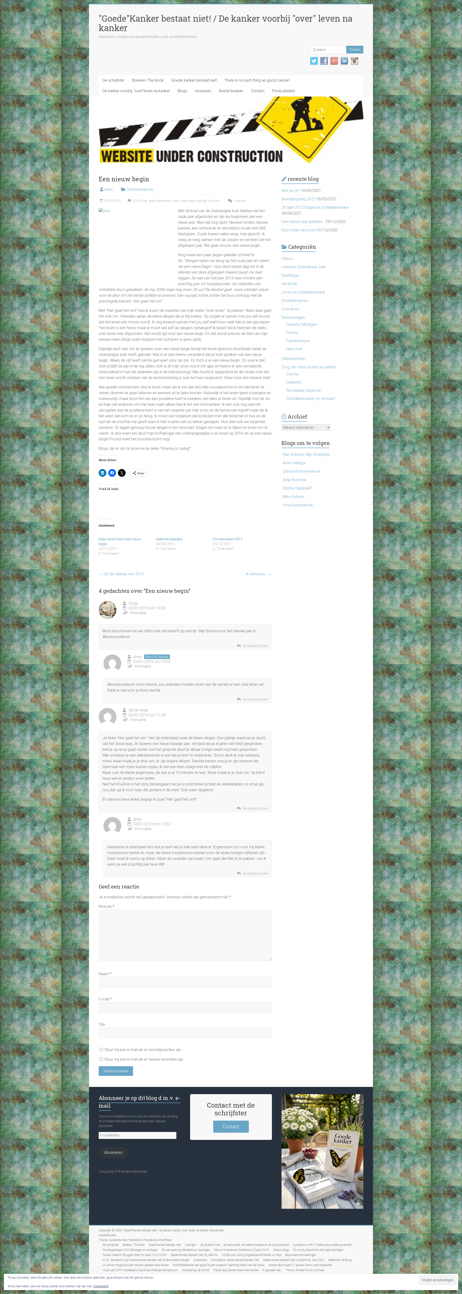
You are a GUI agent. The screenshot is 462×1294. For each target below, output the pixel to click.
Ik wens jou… (259, 574)
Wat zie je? (291, 190)
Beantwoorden (255, 646)
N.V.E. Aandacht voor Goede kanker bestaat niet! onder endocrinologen (146, 1260)
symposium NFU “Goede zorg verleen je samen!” (323, 1245)
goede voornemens (160, 201)
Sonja (133, 603)
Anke (108, 189)
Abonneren (113, 1152)
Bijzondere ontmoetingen (300, 1255)
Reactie (106, 906)
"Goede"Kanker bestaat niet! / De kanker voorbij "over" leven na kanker (226, 23)
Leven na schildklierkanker (303, 292)
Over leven (290, 309)
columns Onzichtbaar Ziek (303, 267)
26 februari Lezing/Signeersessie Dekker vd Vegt (251, 1255)
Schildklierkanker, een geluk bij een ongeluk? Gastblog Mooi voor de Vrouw (219, 1265)
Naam (105, 974)
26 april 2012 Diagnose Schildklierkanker (315, 207)
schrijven (214, 201)
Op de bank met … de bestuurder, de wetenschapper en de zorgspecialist (244, 1245)
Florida (292, 332)
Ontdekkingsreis (140, 189)
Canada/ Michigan (301, 324)
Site (102, 1024)
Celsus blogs (281, 1250)
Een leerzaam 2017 (228, 539)
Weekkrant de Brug (340, 1260)
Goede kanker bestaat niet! (194, 80)
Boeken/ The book (148, 80)
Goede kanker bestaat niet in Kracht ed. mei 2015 (293, 1260)
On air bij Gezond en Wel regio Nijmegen (318, 1250)
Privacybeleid (283, 91)
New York (294, 349)
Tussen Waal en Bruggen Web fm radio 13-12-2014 (135, 1255)
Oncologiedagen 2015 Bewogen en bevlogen (130, 1250)
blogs (144, 201)
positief (202, 201)
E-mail (105, 999)
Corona (292, 374)
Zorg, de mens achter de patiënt (309, 367)
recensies (203, 91)
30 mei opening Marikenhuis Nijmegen (185, 1250)
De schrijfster (113, 80)
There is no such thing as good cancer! (257, 80)
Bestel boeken (231, 91)
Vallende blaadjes (169, 539)
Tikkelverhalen (293, 358)
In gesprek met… (272, 1270)
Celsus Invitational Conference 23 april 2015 (241, 1250)
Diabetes (293, 382)
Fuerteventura (298, 341)
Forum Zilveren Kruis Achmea (305, 1270)
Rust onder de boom (299, 230)
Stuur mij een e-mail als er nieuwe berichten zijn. (144, 1059)
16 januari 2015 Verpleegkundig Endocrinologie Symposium (140, 1270)
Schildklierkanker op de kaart (310, 398)
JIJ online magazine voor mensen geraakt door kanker (136, 1265)
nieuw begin (188, 201)
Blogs (182, 91)
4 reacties (239, 201)
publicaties (200, 1260)
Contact (257, 91)
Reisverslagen (293, 317)
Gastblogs (290, 275)
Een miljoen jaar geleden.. (303, 221)
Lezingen (190, 1245)
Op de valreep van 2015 (121, 574)
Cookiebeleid (101, 1286)
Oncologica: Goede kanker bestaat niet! (235, 1260)
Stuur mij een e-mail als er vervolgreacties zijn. (143, 1049)
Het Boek (289, 283)
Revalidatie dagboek (303, 390)
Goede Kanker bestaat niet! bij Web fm (194, 1255)
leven (176, 201)
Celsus (287, 258)
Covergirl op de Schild (195, 1270)
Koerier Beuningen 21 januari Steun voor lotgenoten (300, 1265)
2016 (135, 201)
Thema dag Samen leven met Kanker (235, 1270)
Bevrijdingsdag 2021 (299, 199)
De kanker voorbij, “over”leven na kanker (136, 91)
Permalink (138, 613)
